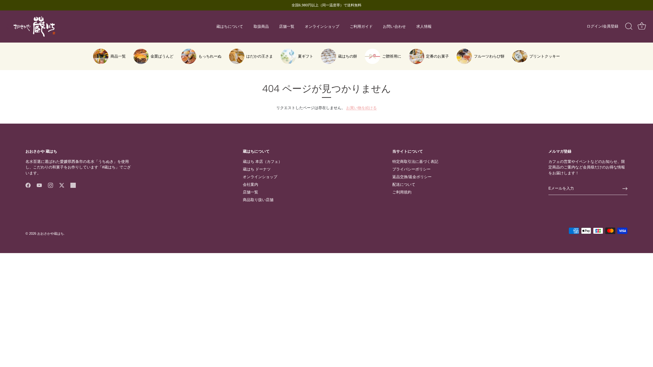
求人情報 (424, 26)
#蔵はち (109, 167)
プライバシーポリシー (411, 169)
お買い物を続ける (361, 108)
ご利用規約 (401, 192)
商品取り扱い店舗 (258, 200)
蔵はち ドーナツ (257, 169)
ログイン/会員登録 (602, 26)
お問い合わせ (394, 26)
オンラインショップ (322, 26)
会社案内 (250, 184)
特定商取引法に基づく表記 (415, 161)
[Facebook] (28, 184)
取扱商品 (261, 26)
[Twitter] (61, 184)
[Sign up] (624, 188)
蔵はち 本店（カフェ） (262, 161)
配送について (403, 184)
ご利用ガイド (361, 26)
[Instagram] (50, 184)
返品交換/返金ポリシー (412, 177)
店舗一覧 (286, 26)
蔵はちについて (229, 26)
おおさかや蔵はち (50, 233)
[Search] (628, 26)
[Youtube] (39, 184)
